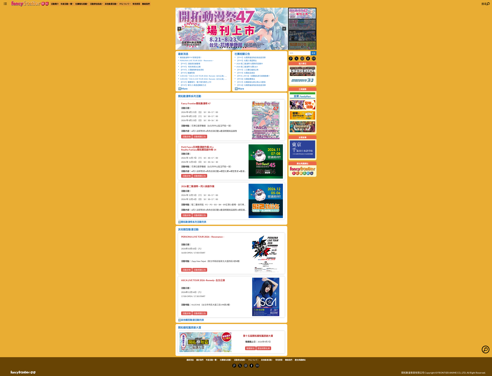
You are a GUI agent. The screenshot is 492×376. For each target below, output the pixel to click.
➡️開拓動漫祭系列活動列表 (192, 221)
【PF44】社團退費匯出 (245, 79)
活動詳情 (186, 136)
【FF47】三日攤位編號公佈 (247, 70)
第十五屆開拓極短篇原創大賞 (258, 335)
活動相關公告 (200, 136)
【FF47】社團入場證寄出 (246, 60)
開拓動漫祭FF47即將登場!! (190, 57)
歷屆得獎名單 (264, 348)
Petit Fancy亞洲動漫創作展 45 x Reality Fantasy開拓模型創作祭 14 (198, 148)
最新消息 (183, 53)
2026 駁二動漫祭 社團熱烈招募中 (249, 63)
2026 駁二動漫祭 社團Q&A (247, 67)
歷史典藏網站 (300, 360)
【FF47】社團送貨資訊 (245, 73)
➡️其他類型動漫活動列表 (191, 320)
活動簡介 (55, 4)
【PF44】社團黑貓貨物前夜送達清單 (251, 85)
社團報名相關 (81, 4)
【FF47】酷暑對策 (187, 73)
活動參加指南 (96, 4)
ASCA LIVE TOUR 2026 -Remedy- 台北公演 (203, 280)
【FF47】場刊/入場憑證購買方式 (193, 85)
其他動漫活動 (110, 4)
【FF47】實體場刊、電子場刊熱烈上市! (196, 82)
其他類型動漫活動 (188, 229)
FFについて (124, 4)
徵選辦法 (250, 348)
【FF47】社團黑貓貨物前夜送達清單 (251, 57)
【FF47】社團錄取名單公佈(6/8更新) (251, 82)
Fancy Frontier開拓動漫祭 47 (196, 103)
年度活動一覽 (66, 4)
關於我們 (199, 360)
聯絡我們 (146, 4)
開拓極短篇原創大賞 (189, 327)
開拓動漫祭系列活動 (189, 96)
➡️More (183, 88)
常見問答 (136, 4)
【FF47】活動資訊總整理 (190, 63)
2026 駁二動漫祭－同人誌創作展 (197, 186)
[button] (232, 29)
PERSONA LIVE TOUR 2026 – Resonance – (197, 60)
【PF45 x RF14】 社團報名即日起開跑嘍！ (253, 76)
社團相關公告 (242, 53)
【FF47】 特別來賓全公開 (190, 67)
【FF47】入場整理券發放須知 (192, 70)
